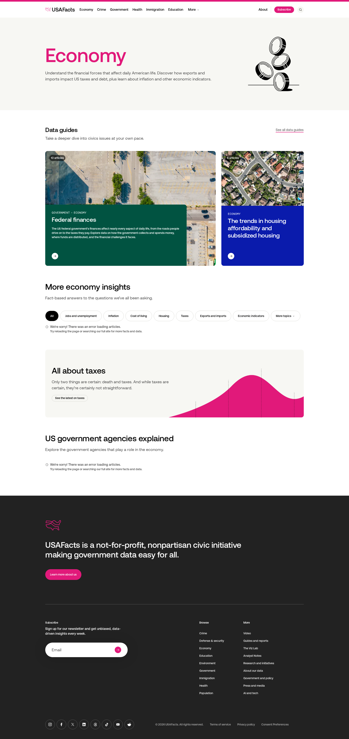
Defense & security (211, 640)
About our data (253, 670)
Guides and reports (255, 640)
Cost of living (138, 316)
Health (137, 10)
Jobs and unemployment (81, 316)
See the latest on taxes (69, 398)
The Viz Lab (250, 648)
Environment (207, 663)
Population (206, 693)
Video (247, 633)
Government (119, 10)
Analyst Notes (252, 655)
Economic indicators (251, 316)
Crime (101, 10)
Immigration (155, 10)
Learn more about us (63, 574)
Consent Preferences (275, 724)
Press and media (254, 685)
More (192, 10)
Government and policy (258, 678)
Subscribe (284, 9)
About (263, 10)
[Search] (300, 9)
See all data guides (290, 130)
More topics (283, 316)
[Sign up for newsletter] (118, 650)
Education (175, 10)
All (52, 316)
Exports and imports (213, 316)
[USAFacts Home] (60, 9)
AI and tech (250, 693)
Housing (164, 316)
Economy (86, 10)
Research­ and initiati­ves (258, 663)
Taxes (184, 316)
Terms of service (220, 724)
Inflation (113, 316)
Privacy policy (246, 724)
